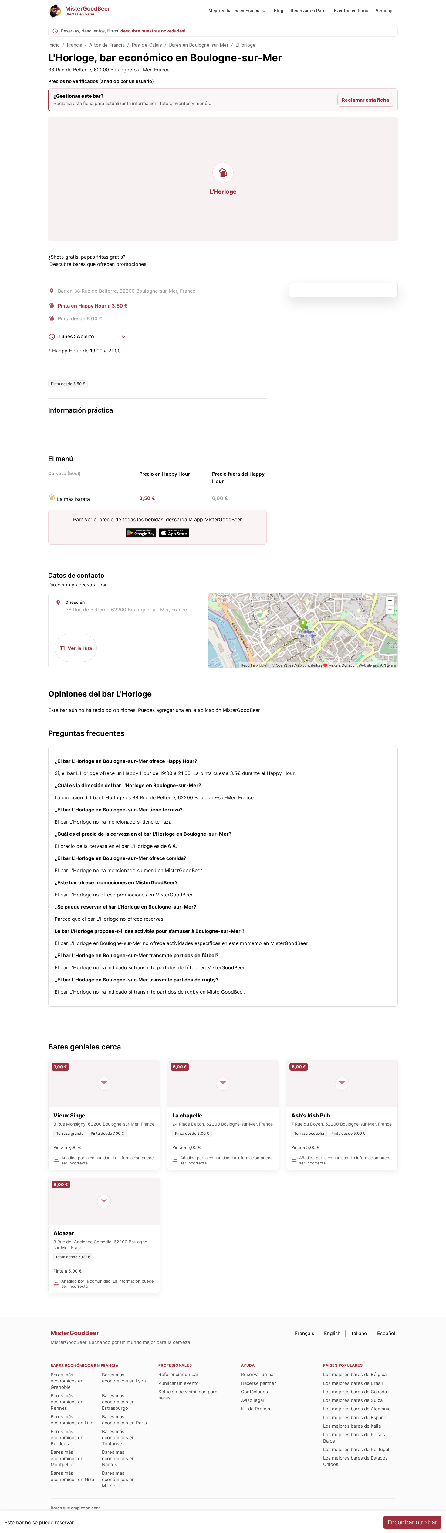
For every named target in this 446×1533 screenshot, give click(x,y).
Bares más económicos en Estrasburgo (118, 1402)
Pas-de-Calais (147, 45)
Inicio (54, 45)
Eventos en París (351, 10)
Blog (278, 10)
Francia (74, 45)
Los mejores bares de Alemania (356, 1409)
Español (386, 1333)
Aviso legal (252, 1400)
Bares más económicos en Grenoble (67, 1381)
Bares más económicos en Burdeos (67, 1438)
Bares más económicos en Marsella (118, 1479)
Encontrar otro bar (412, 1522)
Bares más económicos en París (124, 1420)
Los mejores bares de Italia (352, 1426)
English (332, 1333)
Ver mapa (385, 10)
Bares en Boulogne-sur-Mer (198, 45)
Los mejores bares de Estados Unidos (355, 1461)
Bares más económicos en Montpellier (67, 1458)
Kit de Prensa (255, 1409)
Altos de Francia (106, 45)
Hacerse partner (258, 1383)
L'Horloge (245, 45)
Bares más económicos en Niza (72, 1476)
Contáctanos (254, 1392)
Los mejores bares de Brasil (353, 1383)
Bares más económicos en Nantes (118, 1458)
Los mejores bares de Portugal (356, 1449)
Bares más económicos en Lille (72, 1420)
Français (304, 1333)
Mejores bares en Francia (234, 10)
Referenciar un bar (178, 1374)
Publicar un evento (178, 1383)
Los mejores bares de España (354, 1417)
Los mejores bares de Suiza (353, 1400)
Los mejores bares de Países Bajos (354, 1437)
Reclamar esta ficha (365, 100)
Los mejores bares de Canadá (355, 1392)
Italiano (358, 1333)
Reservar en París (309, 10)
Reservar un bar (258, 1374)
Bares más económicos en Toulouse (118, 1438)
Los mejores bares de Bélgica (355, 1374)
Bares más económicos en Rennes (67, 1402)
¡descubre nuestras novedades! (152, 30)
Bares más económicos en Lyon (124, 1378)
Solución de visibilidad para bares (187, 1395)
